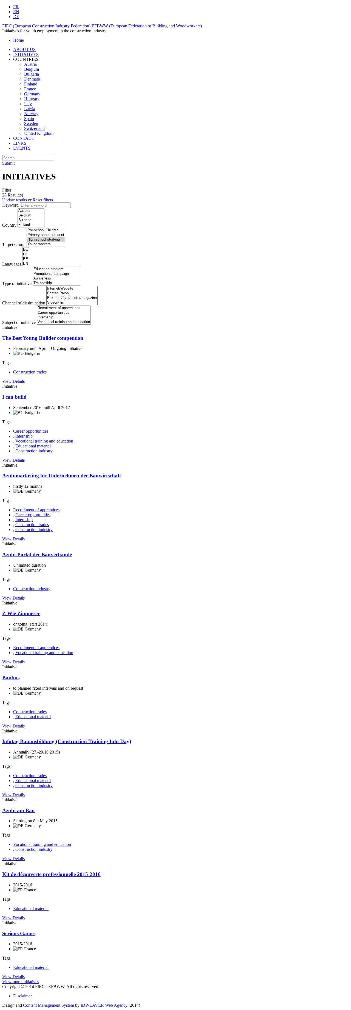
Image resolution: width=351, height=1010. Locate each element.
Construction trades (30, 372)
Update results (14, 200)
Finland (30, 84)
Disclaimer (22, 996)
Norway (31, 113)
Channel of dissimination (23, 303)
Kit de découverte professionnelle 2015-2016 (51, 874)
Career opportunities (30, 431)
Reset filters (43, 200)
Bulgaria (31, 74)
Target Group (14, 244)
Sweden (31, 123)
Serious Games (18, 933)
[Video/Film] (72, 302)
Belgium (31, 69)
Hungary (31, 98)
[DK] (25, 254)
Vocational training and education (44, 441)
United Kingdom (38, 133)
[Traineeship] (56, 283)
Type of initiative (17, 283)
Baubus (10, 677)
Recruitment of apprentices (36, 509)
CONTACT (23, 138)
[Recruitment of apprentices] (63, 308)
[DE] (25, 249)
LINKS (19, 143)
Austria (30, 64)
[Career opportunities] (63, 312)
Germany (32, 94)
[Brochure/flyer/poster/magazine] (72, 298)
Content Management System (48, 1005)
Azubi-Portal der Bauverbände (37, 554)
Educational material (33, 446)
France (30, 89)
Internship (24, 436)
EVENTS (21, 148)
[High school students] (46, 239)
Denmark (32, 79)
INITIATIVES (26, 54)
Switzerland (34, 128)
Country (9, 225)
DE (16, 16)
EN (16, 11)
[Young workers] (46, 244)
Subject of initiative (19, 322)
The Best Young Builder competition (42, 338)
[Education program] (56, 269)
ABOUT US (24, 49)
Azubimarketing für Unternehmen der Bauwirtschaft (61, 475)
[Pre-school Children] (46, 230)
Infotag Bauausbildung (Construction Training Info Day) (66, 741)
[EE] (25, 259)
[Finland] (31, 224)
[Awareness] (56, 278)
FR (16, 6)
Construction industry (34, 451)
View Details (13, 381)
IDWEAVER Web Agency (104, 1005)
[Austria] (31, 211)
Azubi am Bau (18, 810)
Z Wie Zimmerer (21, 613)
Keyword (10, 205)
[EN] (25, 263)
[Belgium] (31, 215)
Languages (11, 264)
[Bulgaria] (31, 220)
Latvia (29, 108)
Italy (28, 103)
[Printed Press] (72, 293)
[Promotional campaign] (56, 274)
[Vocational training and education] (63, 322)
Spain (29, 118)
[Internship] (63, 317)
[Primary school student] (46, 235)
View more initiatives (20, 981)
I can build (14, 397)
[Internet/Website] (72, 288)
